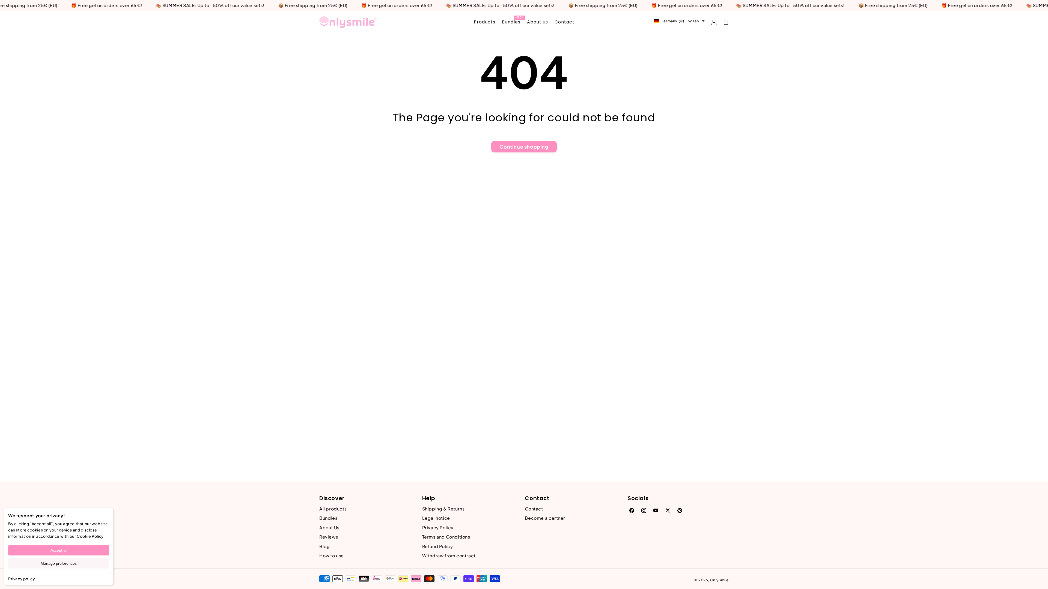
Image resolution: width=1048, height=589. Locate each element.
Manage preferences (59, 563)
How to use (331, 555)
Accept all (58, 550)
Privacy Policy (438, 527)
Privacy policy (21, 578)
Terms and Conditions (446, 537)
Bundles (328, 518)
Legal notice (436, 518)
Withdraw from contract (449, 555)
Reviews (328, 537)
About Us (329, 527)
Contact (534, 509)
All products (333, 509)
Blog (324, 546)
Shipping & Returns (443, 509)
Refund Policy (437, 546)
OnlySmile (719, 580)
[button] (726, 22)
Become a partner (545, 518)
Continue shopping (523, 146)
